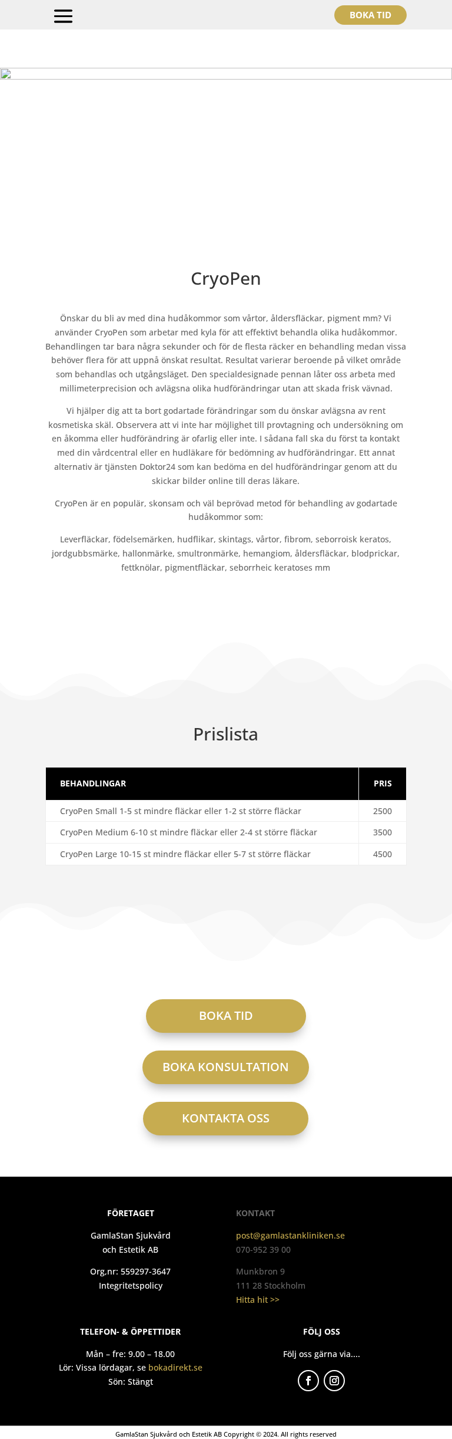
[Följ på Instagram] (334, 1380)
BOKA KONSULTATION (225, 1067)
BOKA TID (226, 1015)
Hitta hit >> (258, 1299)
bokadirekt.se (175, 1367)
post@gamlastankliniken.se (290, 1235)
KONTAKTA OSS (226, 1118)
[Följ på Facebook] (308, 1380)
